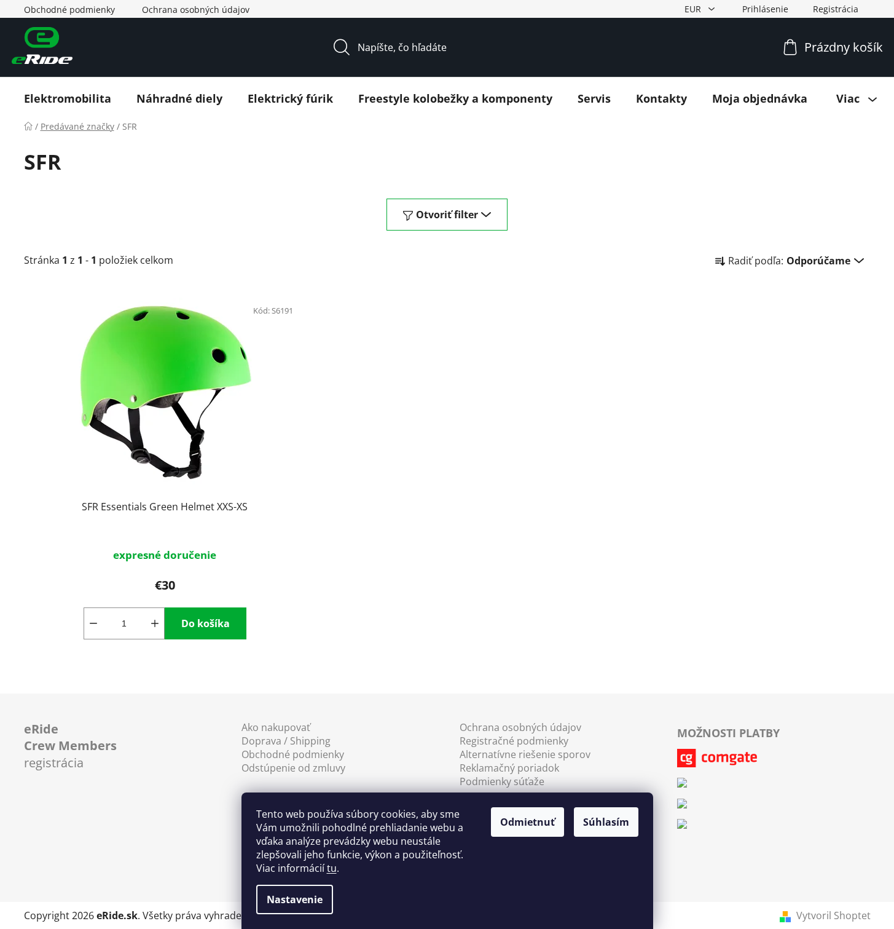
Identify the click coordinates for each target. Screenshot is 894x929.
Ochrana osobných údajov (195, 9)
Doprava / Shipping (286, 741)
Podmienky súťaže (502, 781)
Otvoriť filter (447, 214)
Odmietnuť (527, 822)
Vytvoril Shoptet (833, 915)
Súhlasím (606, 822)
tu (332, 868)
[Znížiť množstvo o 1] (93, 623)
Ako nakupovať (275, 727)
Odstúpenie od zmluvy (293, 768)
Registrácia (835, 9)
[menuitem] (68, 98)
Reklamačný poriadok (509, 768)
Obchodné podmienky (69, 9)
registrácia (70, 746)
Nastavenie (295, 899)
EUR (694, 9)
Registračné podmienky (514, 741)
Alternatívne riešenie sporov (525, 754)
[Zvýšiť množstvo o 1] (155, 623)
